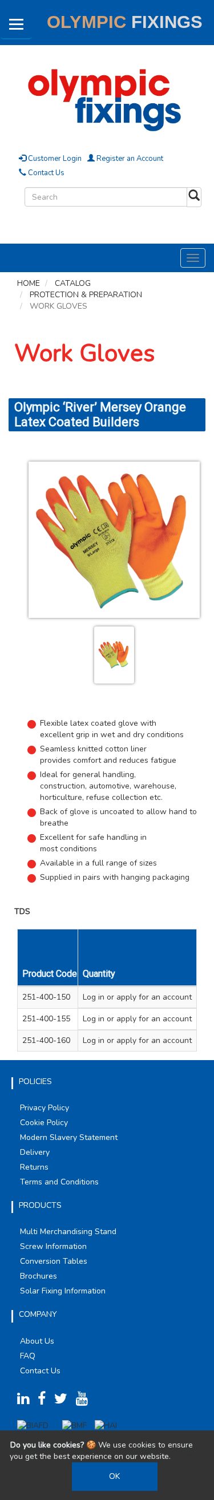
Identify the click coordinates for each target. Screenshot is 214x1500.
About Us (37, 1341)
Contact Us (45, 173)
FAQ (27, 1356)
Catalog (73, 283)
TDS (22, 911)
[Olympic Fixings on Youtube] (85, 1401)
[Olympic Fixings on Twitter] (64, 1401)
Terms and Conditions (59, 1181)
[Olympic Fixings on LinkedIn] (26, 1401)
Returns (34, 1167)
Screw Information (53, 1246)
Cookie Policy (44, 1122)
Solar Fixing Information (63, 1290)
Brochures (38, 1276)
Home (28, 283)
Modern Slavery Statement (69, 1137)
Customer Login (54, 158)
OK (114, 1476)
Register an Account (129, 158)
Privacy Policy (44, 1107)
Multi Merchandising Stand (68, 1231)
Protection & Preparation (86, 294)
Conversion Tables (53, 1261)
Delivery (35, 1152)
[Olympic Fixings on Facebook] (45, 1401)
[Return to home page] (107, 98)
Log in (93, 997)
